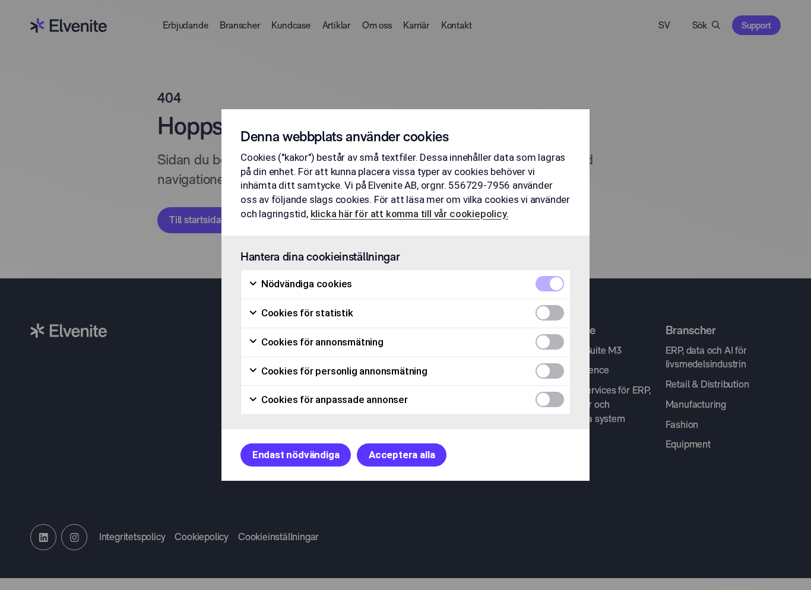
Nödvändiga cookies (305, 284)
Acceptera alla (402, 455)
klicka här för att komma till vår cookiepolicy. (410, 214)
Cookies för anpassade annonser (333, 399)
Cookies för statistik (306, 313)
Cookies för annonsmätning (321, 342)
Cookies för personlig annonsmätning (343, 371)
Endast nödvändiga (296, 455)
